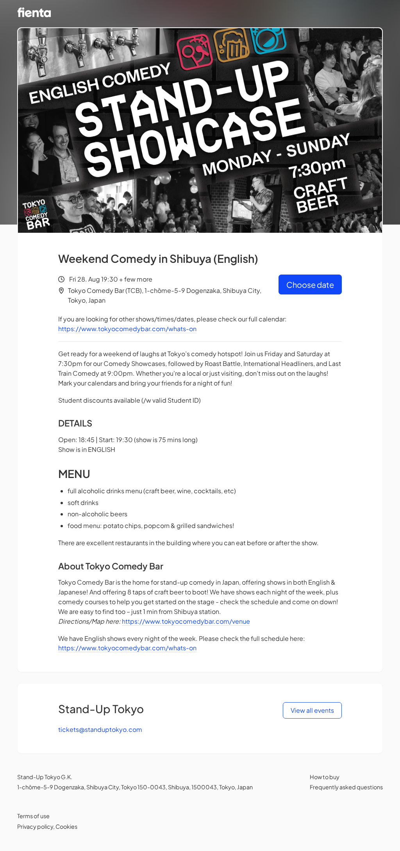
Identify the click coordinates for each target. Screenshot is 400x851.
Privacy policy (35, 826)
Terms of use (33, 815)
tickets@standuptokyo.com (100, 729)
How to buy (324, 776)
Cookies (66, 826)
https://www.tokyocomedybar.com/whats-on (127, 329)
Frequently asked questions (346, 786)
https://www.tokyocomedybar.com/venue (186, 621)
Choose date (310, 284)
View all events (312, 710)
